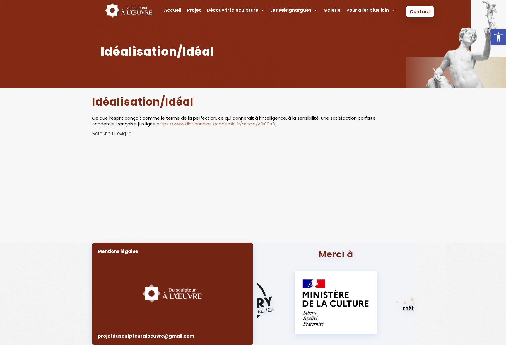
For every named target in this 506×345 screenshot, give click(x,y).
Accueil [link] (172, 10)
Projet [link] (194, 10)
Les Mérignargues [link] (291, 10)
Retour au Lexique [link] (111, 133)
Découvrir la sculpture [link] (232, 10)
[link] (498, 37)
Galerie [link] (332, 10)
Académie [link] (103, 124)
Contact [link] (420, 12)
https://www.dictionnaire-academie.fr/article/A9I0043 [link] (216, 124)
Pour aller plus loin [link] (367, 10)
